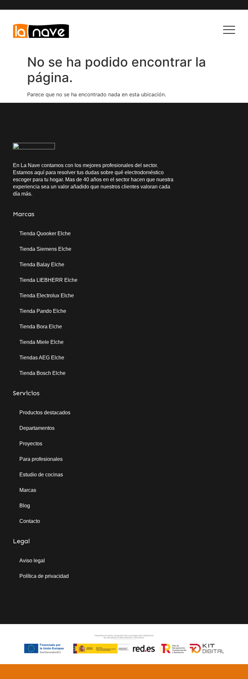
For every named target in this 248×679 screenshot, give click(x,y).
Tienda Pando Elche (42, 311)
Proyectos (30, 443)
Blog (24, 505)
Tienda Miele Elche (41, 342)
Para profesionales (41, 459)
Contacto (29, 521)
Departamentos (37, 428)
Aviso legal (32, 560)
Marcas (27, 490)
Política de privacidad (44, 576)
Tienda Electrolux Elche (46, 295)
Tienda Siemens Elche (45, 249)
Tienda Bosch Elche (42, 373)
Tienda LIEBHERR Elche (48, 280)
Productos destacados (44, 412)
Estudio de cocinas (41, 474)
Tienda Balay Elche (41, 264)
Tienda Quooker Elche (45, 233)
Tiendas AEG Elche (41, 357)
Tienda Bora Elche (40, 326)
